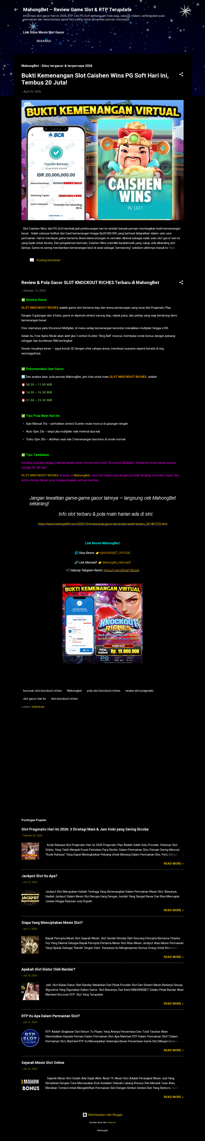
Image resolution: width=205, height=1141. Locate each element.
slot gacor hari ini (34, 699)
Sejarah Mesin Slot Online (42, 1062)
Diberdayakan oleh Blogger (105, 1115)
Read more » (174, 863)
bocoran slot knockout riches (42, 690)
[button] (181, 75)
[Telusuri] (189, 11)
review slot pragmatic (140, 690)
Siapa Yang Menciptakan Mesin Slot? (52, 922)
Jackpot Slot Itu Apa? (39, 876)
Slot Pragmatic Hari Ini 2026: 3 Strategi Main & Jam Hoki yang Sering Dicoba (85, 829)
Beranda (44, 41)
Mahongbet (74, 690)
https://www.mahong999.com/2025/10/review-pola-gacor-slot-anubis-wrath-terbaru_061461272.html (102, 524)
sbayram (111, 1122)
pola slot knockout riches (103, 690)
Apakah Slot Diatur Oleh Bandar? (48, 969)
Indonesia (37, 707)
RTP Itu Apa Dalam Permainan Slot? (50, 1016)
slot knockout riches (64, 699)
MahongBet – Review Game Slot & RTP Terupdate (77, 9)
